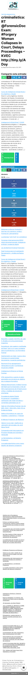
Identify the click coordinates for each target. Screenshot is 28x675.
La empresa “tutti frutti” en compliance (14, 237)
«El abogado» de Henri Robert (11, 603)
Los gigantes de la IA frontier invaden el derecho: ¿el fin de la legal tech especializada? (14, 530)
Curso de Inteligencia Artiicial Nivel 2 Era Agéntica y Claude (13, 456)
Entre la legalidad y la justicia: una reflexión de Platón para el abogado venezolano (13, 599)
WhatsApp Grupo (9, 157)
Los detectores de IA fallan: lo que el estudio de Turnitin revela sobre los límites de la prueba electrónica (13, 541)
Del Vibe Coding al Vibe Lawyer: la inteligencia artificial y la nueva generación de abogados (13, 536)
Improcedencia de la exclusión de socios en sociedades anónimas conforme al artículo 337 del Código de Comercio (13, 638)
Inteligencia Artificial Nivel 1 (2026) (12, 122)
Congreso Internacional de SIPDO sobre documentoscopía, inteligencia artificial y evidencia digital (13, 242)
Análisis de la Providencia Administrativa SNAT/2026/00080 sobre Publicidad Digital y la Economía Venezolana (14, 517)
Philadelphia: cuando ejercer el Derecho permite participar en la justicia (12, 617)
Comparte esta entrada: (8, 167)
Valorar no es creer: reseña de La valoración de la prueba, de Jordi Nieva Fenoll (12, 425)
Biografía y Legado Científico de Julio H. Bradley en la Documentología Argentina (13, 341)
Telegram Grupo (20, 325)
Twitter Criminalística (8, 14)
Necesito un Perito (14, 334)
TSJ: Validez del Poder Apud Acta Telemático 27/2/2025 (12, 651)
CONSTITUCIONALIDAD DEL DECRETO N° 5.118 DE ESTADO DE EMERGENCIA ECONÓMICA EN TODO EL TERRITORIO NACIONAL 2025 (14, 645)
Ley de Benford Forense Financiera (12, 248)
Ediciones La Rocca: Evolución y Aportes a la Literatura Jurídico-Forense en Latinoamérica (11, 231)
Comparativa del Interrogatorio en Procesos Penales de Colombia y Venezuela (12, 432)
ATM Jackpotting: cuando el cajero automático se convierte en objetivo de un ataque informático (13, 379)
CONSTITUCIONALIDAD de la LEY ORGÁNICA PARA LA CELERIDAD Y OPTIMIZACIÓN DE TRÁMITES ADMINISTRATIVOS (13, 628)
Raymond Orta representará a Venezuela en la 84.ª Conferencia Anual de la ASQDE (12, 366)
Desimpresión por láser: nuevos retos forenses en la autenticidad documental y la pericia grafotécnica (13, 358)
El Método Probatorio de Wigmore (12, 419)
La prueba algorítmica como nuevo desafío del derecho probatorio (13, 568)
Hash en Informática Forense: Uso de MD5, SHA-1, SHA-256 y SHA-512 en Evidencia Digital (13, 408)
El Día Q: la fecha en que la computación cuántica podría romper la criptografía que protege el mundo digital (13, 524)
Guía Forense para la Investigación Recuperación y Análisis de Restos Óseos (12, 253)
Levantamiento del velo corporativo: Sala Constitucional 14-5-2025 (13, 633)
